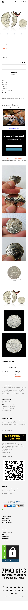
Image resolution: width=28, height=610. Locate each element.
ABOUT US (4, 534)
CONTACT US (5, 541)
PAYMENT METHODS (7, 522)
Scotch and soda (5, 371)
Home (3, 41)
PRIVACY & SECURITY (7, 516)
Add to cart (5, 375)
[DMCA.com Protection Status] (10, 553)
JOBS (3, 525)
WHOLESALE (5, 530)
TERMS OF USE (5, 514)
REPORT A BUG (5, 518)
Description (14, 72)
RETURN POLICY (6, 538)
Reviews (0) (14, 74)
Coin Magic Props (19, 67)
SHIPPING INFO (5, 536)
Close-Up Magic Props (10, 41)
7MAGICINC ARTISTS (7, 532)
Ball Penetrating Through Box (18, 372)
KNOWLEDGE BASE (6, 520)
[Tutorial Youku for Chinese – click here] (14, 158)
